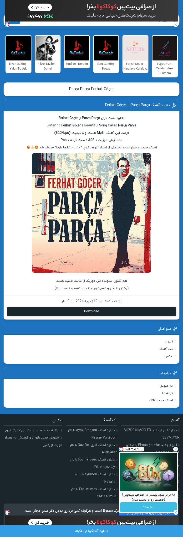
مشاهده (148, 507)
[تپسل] (7, 24)
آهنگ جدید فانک (161, 400)
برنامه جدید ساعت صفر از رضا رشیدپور (32, 430)
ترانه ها (167, 393)
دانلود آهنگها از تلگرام (91, 531)
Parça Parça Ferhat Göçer (91, 89)
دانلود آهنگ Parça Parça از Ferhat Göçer (137, 105)
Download (91, 311)
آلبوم (169, 341)
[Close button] (175, 449)
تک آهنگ (110, 301)
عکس (168, 356)
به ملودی (166, 386)
